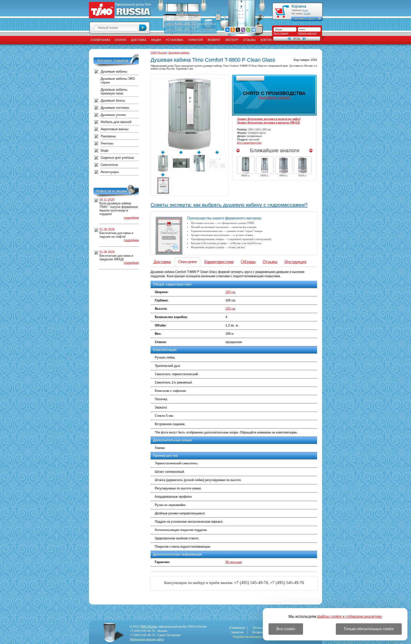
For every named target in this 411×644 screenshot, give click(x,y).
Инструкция (295, 262)
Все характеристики (249, 142)
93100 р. (302, 175)
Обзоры (248, 262)
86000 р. (245, 175)
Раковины (108, 136)
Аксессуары (110, 172)
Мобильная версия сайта (147, 639)
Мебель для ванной (116, 122)
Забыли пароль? (307, 33)
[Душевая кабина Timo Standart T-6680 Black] (245, 165)
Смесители (109, 165)
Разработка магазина (247, 637)
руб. (307, 13)
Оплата (120, 40)
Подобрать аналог (274, 97)
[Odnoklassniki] (232, 30)
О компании (100, 40)
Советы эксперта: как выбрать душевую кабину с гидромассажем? (229, 205)
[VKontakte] (227, 30)
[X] (238, 30)
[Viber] (243, 30)
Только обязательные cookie (369, 629)
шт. (305, 10)
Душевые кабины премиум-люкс (114, 91)
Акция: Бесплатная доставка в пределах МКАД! (268, 122)
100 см (230, 292)
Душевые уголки (113, 115)
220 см (230, 308)
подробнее (131, 217)
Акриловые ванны (114, 129)
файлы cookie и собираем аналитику (349, 617)
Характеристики (219, 262)
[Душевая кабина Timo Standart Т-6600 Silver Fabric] (302, 165)
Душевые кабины (114, 71)
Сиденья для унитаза (117, 157)
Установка (174, 40)
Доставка (138, 40)
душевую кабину (213, 65)
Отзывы (249, 40)
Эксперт (231, 40)
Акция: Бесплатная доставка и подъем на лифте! (269, 119)
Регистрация (281, 33)
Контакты (268, 40)
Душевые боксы (113, 100)
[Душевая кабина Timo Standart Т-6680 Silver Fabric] (264, 165)
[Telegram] (253, 30)
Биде (104, 150)
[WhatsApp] (248, 30)
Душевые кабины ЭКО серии (118, 80)
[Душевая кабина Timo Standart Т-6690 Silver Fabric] (283, 165)
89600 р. (283, 175)
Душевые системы (115, 107)
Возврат (214, 40)
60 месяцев (233, 562)
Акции (156, 40)
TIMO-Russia (158, 52)
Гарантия (195, 40)
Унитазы (107, 143)
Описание (187, 262)
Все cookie (285, 629)
